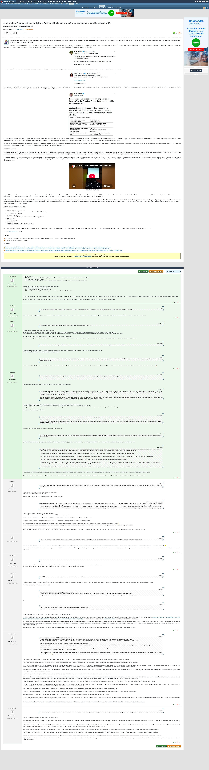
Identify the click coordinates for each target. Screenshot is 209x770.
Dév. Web (45, 3)
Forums (22, 1)
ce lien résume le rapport (109, 618)
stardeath (12, 306)
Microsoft (36, 3)
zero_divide (12, 276)
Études (64, 1)
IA (27, 3)
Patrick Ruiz (19, 29)
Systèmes (77, 3)
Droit (69, 1)
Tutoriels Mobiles (103, 7)
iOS (111, 5)
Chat (44, 1)
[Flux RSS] (204, 8)
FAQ (34, 1)
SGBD (62, 3)
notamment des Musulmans (158, 617)
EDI (50, 3)
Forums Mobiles (94, 7)
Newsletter (51, 1)
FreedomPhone (13, 232)
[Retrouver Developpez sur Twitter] (205, 8)
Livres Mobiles (118, 7)
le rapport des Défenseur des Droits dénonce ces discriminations (69, 618)
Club (74, 1)
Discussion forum (196, 70)
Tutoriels (29, 1)
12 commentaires (29, 29)
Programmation (55, 3)
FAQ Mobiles (111, 7)
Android (107, 5)
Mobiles (71, 3)
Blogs (39, 1)
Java (40, 3)
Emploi (58, 1)
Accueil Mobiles (85, 7)
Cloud (24, 3)
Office (66, 3)
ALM (31, 3)
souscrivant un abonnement (83, 257)
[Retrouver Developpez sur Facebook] (207, 8)
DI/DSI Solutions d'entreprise (14, 3)
